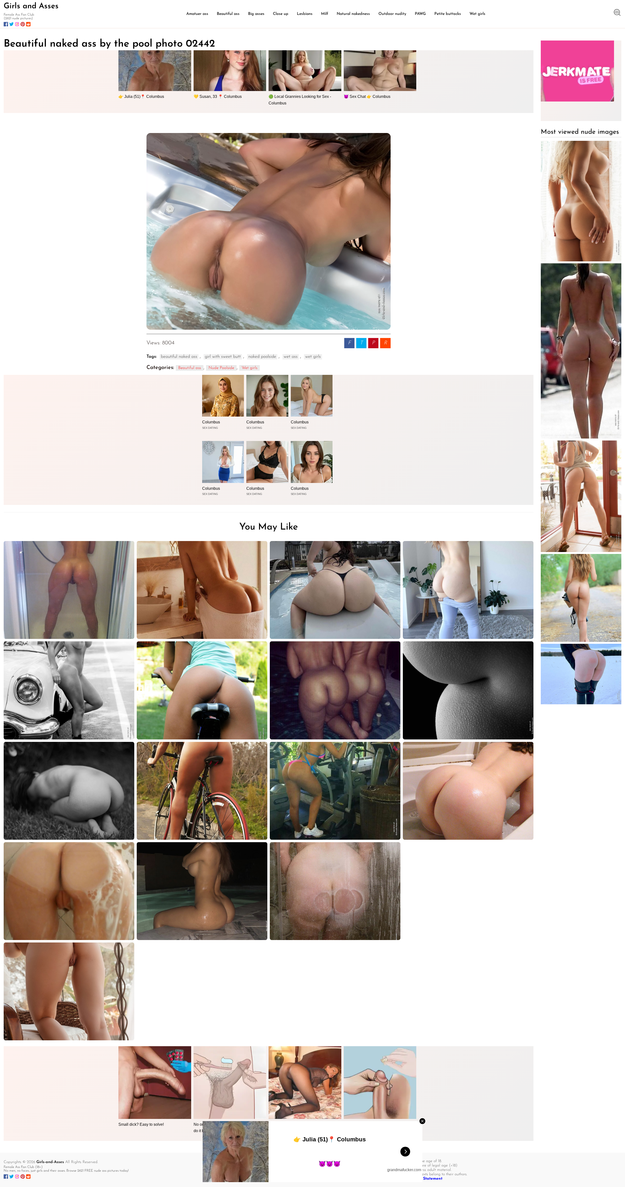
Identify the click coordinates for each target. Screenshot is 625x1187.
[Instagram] (17, 24)
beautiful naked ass (179, 357)
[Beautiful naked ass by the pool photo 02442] (268, 231)
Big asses (256, 14)
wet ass (291, 357)
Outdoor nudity (392, 14)
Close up (280, 14)
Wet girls (477, 14)
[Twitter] (11, 24)
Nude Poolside (221, 368)
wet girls (313, 357)
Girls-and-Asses (50, 1162)
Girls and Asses (31, 6)
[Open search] (617, 13)
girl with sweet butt (223, 357)
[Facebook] (6, 24)
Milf (324, 14)
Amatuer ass (197, 14)
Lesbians (304, 14)
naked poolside (262, 357)
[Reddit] (28, 24)
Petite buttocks (447, 14)
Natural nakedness (353, 14)
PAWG (420, 14)
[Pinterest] (23, 24)
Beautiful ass (228, 14)
